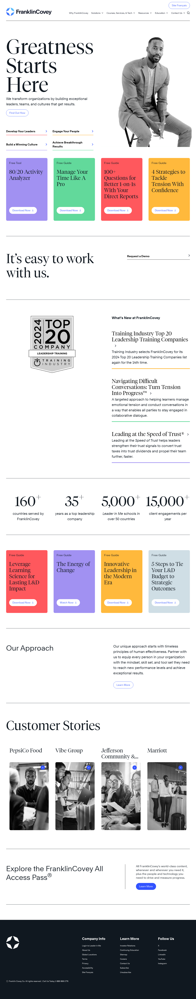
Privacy (85, 963)
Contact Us (176, 13)
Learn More (123, 685)
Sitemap (123, 954)
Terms (84, 959)
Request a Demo (138, 256)
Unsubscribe (125, 972)
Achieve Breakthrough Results (67, 144)
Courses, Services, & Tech (119, 13)
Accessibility (87, 968)
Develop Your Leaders (20, 131)
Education (160, 13)
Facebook (162, 950)
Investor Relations (127, 946)
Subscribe (124, 968)
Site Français (179, 5)
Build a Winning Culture (22, 144)
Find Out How (17, 112)
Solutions (95, 13)
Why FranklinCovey (78, 13)
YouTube (161, 959)
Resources (143, 13)
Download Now (21, 210)
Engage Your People (66, 131)
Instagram (162, 963)
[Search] (188, 11)
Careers (123, 959)
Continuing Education (129, 950)
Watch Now (67, 602)
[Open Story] (43, 767)
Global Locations (89, 954)
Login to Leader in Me (91, 946)
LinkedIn (162, 954)
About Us (86, 950)
